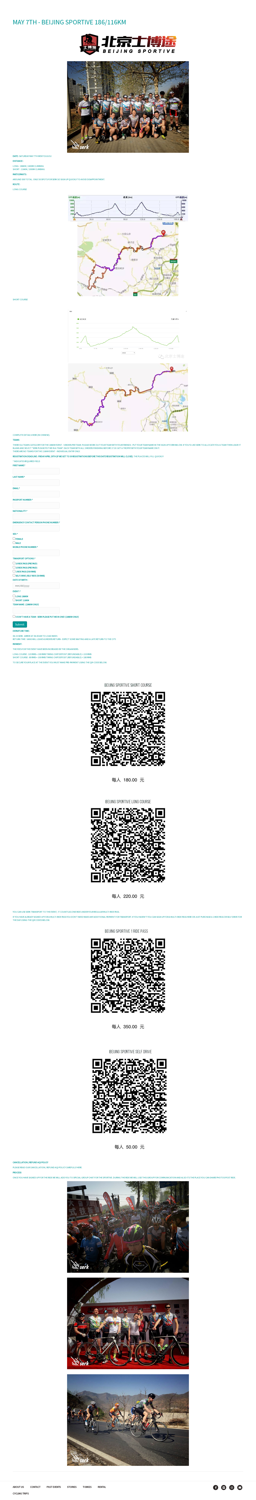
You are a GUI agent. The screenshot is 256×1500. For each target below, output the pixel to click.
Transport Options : (24, 558)
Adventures (110, 5)
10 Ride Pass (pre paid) (26, 563)
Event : (17, 591)
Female (19, 538)
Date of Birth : (20, 579)
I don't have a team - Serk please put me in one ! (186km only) (47, 616)
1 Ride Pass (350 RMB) (26, 571)
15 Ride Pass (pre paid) (26, 567)
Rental (163, 5)
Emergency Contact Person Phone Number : (36, 522)
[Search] (240, 4)
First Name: (19, 465)
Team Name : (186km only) (26, 604)
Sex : (15, 533)
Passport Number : (23, 499)
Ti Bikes (87, 1487)
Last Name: (19, 476)
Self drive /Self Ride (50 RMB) (30, 575)
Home (91, 5)
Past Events (54, 1487)
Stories (145, 5)
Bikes (129, 5)
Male (18, 543)
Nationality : (20, 511)
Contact (35, 1487)
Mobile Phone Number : (25, 547)
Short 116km (22, 600)
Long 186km (22, 596)
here (34, 435)
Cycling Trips (21, 1493)
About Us (18, 1487)
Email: (16, 488)
